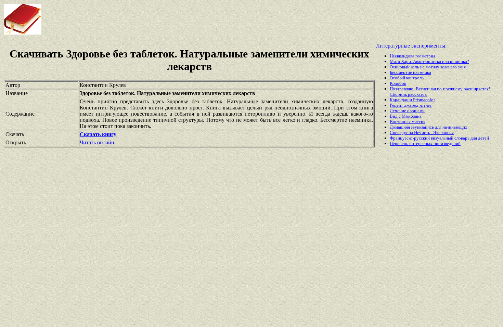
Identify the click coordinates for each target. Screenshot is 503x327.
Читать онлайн (97, 142)
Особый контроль (407, 77)
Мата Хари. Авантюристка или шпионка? (429, 61)
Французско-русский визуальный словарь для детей (439, 138)
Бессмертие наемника (410, 72)
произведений (447, 143)
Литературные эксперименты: (411, 46)
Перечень (399, 143)
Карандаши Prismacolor (412, 99)
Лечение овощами (407, 110)
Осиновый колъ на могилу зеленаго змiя (428, 66)
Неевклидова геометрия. (413, 55)
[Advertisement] (201, 19)
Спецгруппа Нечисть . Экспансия (422, 132)
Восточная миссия (407, 121)
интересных (421, 143)
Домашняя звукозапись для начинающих (428, 127)
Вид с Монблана (406, 116)
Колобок (398, 83)
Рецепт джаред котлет (411, 105)
